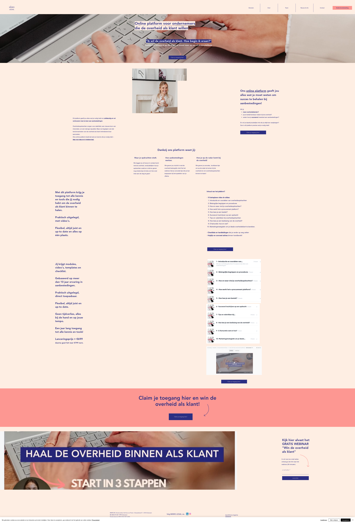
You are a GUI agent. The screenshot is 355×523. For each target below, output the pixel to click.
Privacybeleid (95, 520)
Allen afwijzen (334, 520)
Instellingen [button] (323, 520)
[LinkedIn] (187, 514)
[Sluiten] (353, 520)
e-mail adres (285, 470)
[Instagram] (190, 514)
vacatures (228, 516)
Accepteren (345, 520)
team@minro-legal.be (231, 515)
